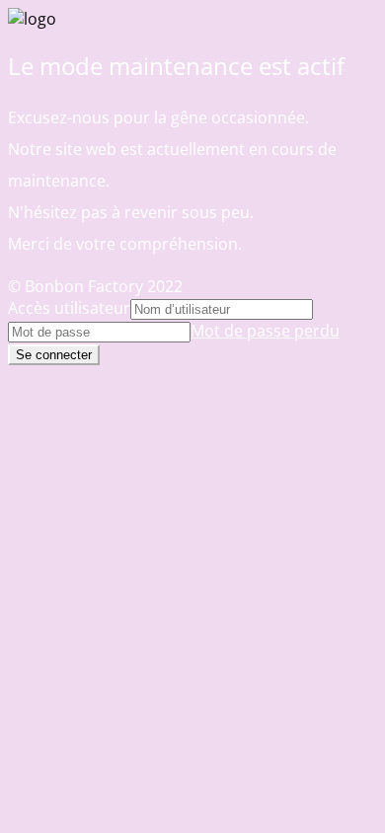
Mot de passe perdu (265, 330)
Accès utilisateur (69, 308)
